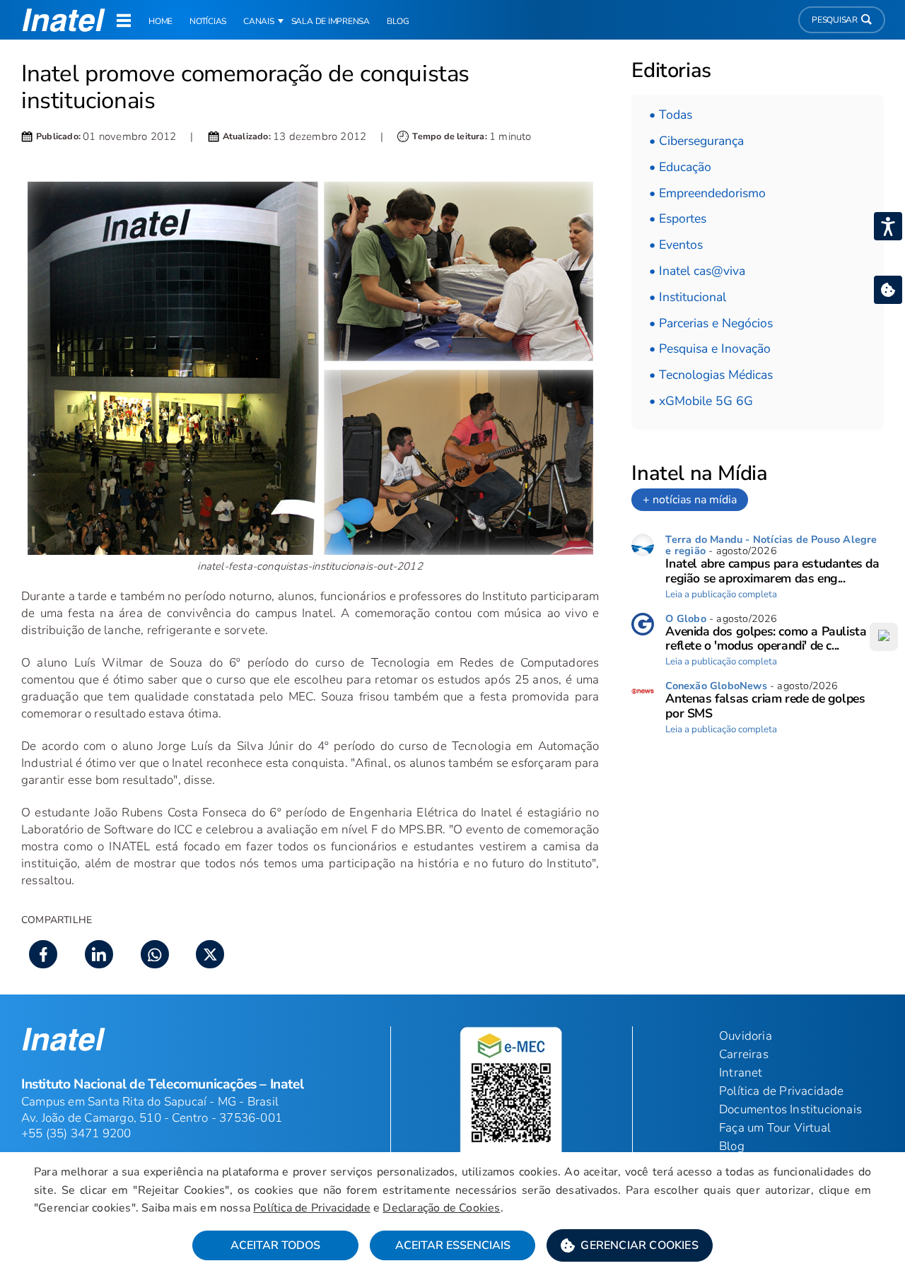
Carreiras (744, 1054)
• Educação (680, 166)
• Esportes (677, 218)
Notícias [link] (207, 21)
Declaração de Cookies (441, 1208)
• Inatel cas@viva (697, 270)
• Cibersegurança (696, 140)
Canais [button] (258, 21)
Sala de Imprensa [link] (330, 21)
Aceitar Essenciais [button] (452, 1245)
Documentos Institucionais (790, 1109)
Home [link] (160, 21)
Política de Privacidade (311, 1208)
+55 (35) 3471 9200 (76, 1133)
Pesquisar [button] (835, 19)
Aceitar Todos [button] (275, 1245)
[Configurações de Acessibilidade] (888, 226)
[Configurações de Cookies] (888, 290)
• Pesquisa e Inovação (710, 348)
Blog (732, 1146)
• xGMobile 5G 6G (701, 400)
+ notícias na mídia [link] (690, 500)
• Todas (670, 114)
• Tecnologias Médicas (711, 374)
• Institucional (687, 296)
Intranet (741, 1072)
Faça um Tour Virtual (775, 1128)
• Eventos (676, 244)
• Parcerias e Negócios (711, 323)
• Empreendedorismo (707, 192)
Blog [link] (398, 21)
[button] (630, 1245)
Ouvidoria (745, 1036)
